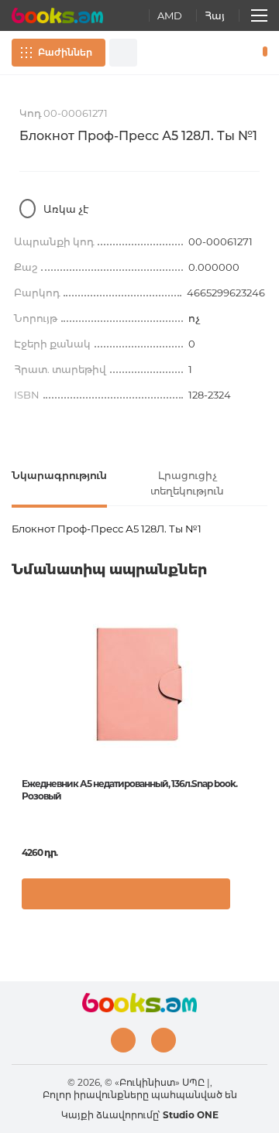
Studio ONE (191, 1115)
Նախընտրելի (238, 53)
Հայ (215, 15)
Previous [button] (19, 723)
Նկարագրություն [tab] (59, 475)
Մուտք (216, 53)
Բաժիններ (65, 52)
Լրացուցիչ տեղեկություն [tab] (187, 483)
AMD (169, 15)
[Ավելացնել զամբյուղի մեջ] (126, 893)
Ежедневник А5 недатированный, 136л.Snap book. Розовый (129, 790)
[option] (139, 766)
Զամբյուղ (261, 53)
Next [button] (259, 723)
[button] (251, 901)
